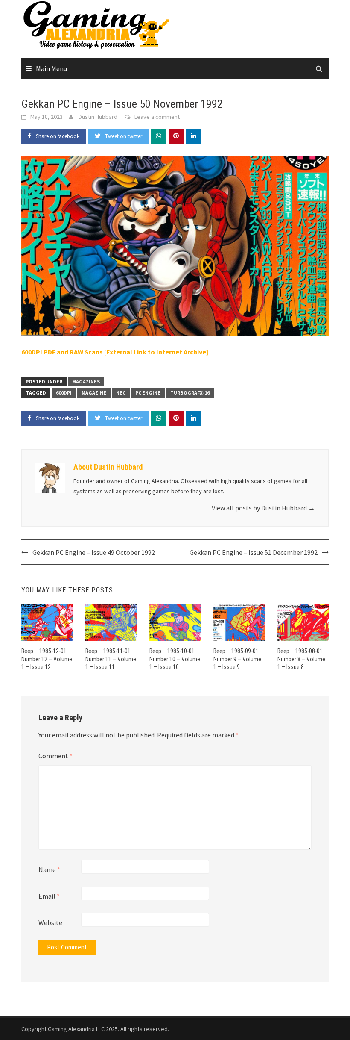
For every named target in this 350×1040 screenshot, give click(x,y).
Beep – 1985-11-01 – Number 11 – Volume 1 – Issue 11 (110, 659)
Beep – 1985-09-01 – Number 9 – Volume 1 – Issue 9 (238, 659)
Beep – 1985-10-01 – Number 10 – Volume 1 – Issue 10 (174, 659)
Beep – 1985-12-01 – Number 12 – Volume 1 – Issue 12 (46, 659)
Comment (55, 755)
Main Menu (51, 68)
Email (49, 896)
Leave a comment (157, 117)
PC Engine (147, 392)
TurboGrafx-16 (190, 392)
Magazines (86, 381)
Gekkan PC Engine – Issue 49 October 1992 (93, 552)
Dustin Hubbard (98, 117)
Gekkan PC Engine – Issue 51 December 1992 (254, 552)
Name (49, 869)
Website (50, 922)
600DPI (64, 392)
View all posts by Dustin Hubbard (263, 508)
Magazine (94, 392)
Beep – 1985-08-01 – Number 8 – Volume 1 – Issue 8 (302, 659)
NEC (120, 392)
